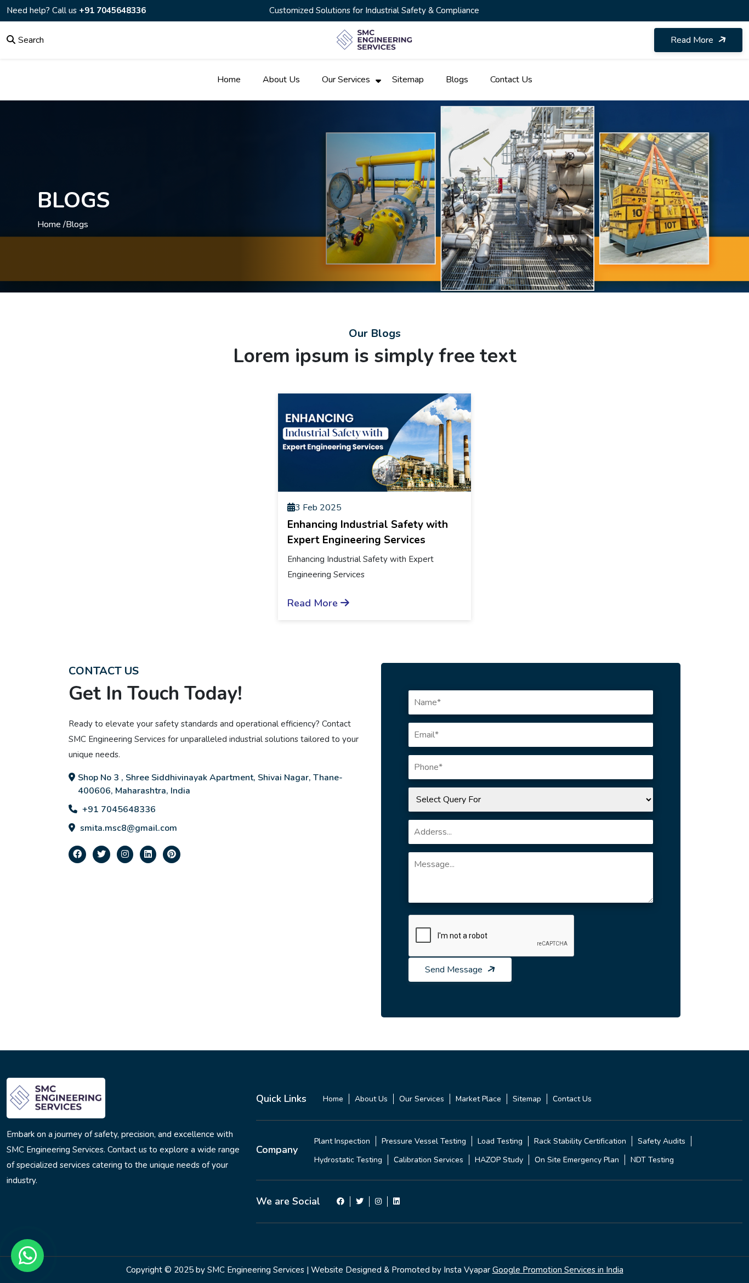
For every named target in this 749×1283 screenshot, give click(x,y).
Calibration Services (428, 1160)
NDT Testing (652, 1160)
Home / (51, 224)
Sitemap (408, 80)
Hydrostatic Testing (348, 1160)
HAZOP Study (499, 1160)
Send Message (455, 970)
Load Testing (500, 1141)
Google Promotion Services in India (557, 1269)
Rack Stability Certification (580, 1141)
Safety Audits (661, 1141)
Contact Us (511, 80)
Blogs (457, 80)
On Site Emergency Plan (577, 1160)
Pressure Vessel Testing (424, 1141)
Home (229, 80)
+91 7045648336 (112, 10)
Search (31, 40)
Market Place (478, 1099)
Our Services (346, 80)
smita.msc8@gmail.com (127, 828)
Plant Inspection (342, 1141)
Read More (693, 40)
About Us (281, 80)
